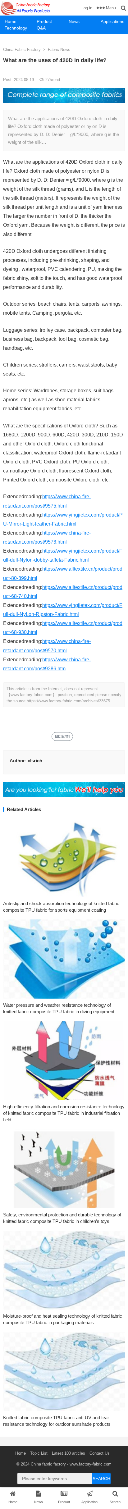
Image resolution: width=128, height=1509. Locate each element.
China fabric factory (48, 1464)
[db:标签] (62, 736)
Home (10, 21)
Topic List (39, 1453)
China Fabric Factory (22, 49)
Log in (86, 8)
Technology (16, 27)
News (74, 21)
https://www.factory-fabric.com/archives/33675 (68, 701)
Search (101, 1478)
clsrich (35, 760)
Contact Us (99, 1453)
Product (44, 21)
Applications (112, 21)
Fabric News (59, 49)
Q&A (41, 27)
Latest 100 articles (68, 1453)
